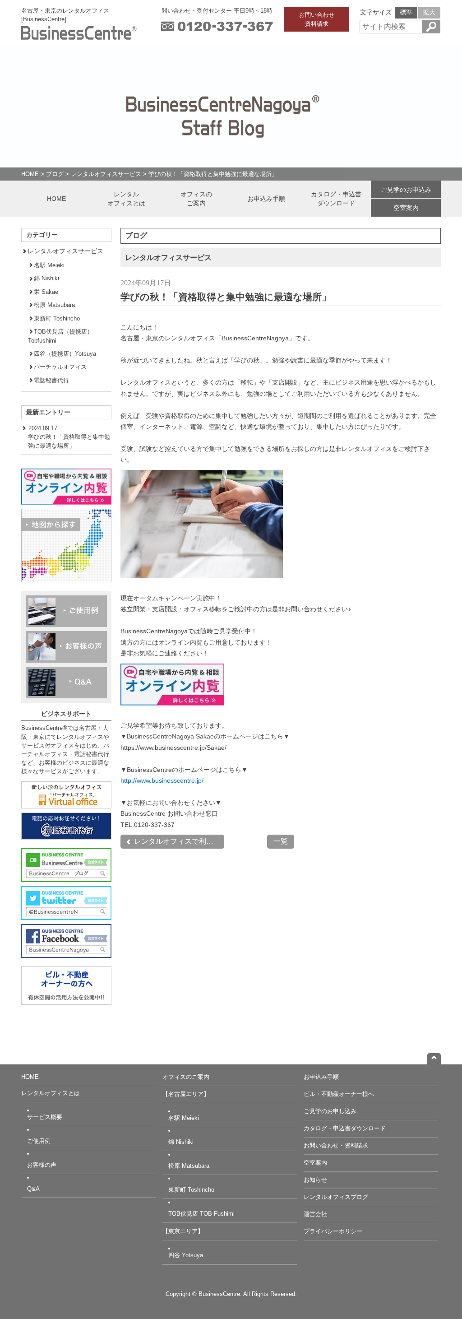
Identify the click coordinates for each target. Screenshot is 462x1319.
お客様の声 (41, 1164)
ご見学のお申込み (406, 189)
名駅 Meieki (49, 265)
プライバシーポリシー (333, 1231)
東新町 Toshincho (57, 318)
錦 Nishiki (46, 278)
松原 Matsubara (54, 305)
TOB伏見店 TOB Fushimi (201, 1213)
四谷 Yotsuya (185, 1255)
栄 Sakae (46, 291)
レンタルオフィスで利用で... (178, 841)
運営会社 (315, 1214)
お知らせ (315, 1179)
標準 (406, 12)
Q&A (33, 1188)
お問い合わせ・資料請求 (336, 1145)
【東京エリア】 (182, 1231)
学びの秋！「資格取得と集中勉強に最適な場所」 (212, 174)
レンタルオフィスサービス (106, 174)
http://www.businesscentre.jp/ (161, 780)
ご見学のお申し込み (330, 1111)
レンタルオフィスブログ (336, 1197)
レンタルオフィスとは (126, 198)
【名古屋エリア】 (185, 1094)
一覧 (280, 841)
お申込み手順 (266, 198)
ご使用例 (39, 1141)
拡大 (429, 12)
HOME (30, 174)
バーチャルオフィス (60, 366)
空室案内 (406, 207)
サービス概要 (44, 1117)
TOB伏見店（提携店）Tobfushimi (60, 336)
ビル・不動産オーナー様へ (339, 1094)
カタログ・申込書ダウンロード (336, 198)
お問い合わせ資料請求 (316, 19)
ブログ (55, 174)
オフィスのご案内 (196, 198)
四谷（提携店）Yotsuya (65, 353)
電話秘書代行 (51, 380)
